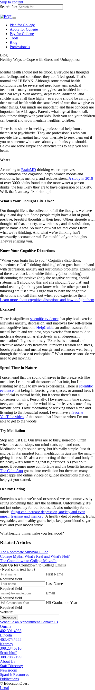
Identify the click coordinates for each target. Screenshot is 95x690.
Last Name (54, 584)
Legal (4, 688)
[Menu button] (14, 18)
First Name (54, 574)
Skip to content (11, 2)
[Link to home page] (6, 17)
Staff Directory (11, 666)
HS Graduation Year (61, 602)
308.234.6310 (10, 648)
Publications (9, 679)
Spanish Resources (14, 674)
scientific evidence (44, 319)
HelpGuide (44, 327)
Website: (6, 612)
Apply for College (24, 29)
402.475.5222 (10, 639)
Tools (14, 38)
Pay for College (22, 34)
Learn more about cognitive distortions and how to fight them (47, 300)
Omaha (5, 626)
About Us (7, 661)
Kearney (6, 644)
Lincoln (6, 635)
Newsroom (8, 670)
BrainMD (28, 170)
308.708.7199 (10, 657)
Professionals (20, 47)
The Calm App (11, 471)
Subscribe (9, 617)
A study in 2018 (80, 178)
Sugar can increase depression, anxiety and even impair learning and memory (42, 514)
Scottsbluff (8, 653)
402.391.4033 (10, 631)
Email (50, 593)
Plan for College (22, 25)
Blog (13, 42)
